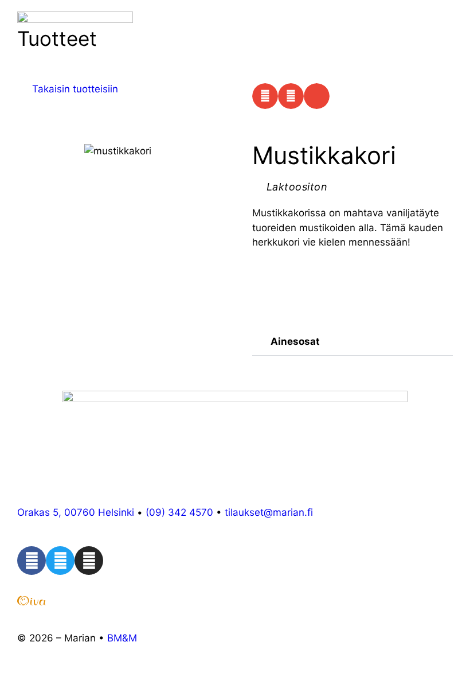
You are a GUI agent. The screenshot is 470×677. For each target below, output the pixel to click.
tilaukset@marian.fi (269, 512)
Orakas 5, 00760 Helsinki (75, 512)
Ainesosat (295, 341)
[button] (265, 96)
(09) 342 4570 (179, 512)
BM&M (122, 638)
